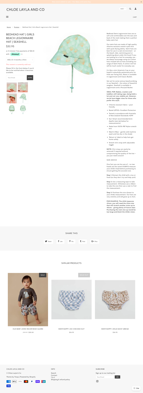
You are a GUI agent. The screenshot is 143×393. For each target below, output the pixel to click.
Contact (54, 375)
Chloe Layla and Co (25, 9)
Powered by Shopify (28, 377)
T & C (53, 377)
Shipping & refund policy (60, 380)
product (16, 27)
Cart (135, 17)
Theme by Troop (12, 377)
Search (53, 373)
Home (9, 27)
